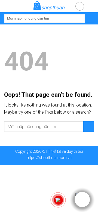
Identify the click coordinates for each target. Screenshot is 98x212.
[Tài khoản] (79, 6)
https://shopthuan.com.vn (49, 157)
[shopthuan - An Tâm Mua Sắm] (49, 6)
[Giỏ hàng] (91, 5)
